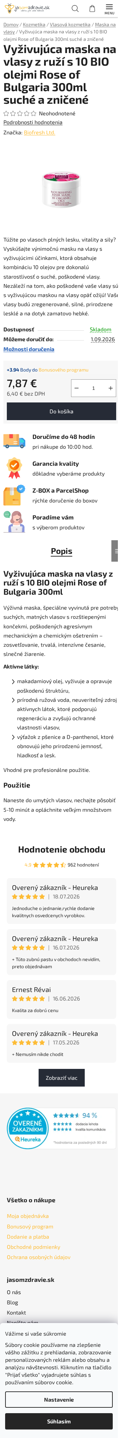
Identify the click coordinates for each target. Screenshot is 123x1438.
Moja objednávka (28, 1215)
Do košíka (61, 411)
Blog (12, 1302)
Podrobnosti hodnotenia (33, 122)
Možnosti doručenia (28, 349)
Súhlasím (59, 1421)
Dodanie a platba (28, 1236)
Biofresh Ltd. (39, 132)
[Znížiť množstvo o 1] (76, 388)
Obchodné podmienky (33, 1246)
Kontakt (16, 1312)
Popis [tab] (61, 551)
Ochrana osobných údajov (38, 1257)
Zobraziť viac (62, 1077)
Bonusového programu (63, 370)
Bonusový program (30, 1226)
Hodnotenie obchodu (61, 849)
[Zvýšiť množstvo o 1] (111, 388)
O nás (14, 1292)
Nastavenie (59, 1399)
